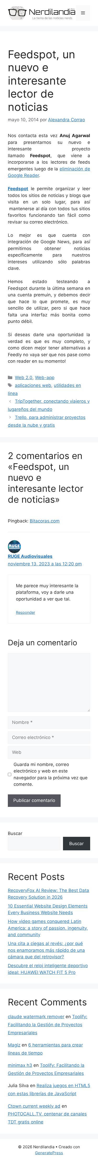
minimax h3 (20, 1065)
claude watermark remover (36, 1016)
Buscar (15, 833)
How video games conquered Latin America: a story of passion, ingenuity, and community (48, 928)
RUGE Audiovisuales (30, 556)
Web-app (44, 377)
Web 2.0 (23, 377)
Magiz (14, 1045)
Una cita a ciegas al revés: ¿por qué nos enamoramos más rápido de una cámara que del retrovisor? (46, 950)
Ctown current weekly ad (34, 1106)
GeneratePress (49, 1152)
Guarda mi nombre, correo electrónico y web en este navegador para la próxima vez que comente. (51, 774)
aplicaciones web (33, 385)
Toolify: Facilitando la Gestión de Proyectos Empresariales (47, 1024)
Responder (25, 612)
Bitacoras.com (45, 521)
